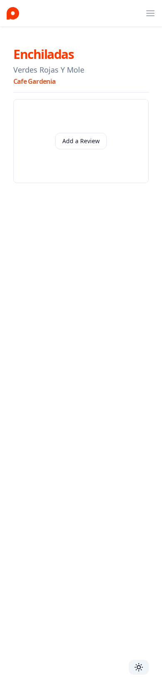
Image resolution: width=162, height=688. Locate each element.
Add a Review (81, 141)
